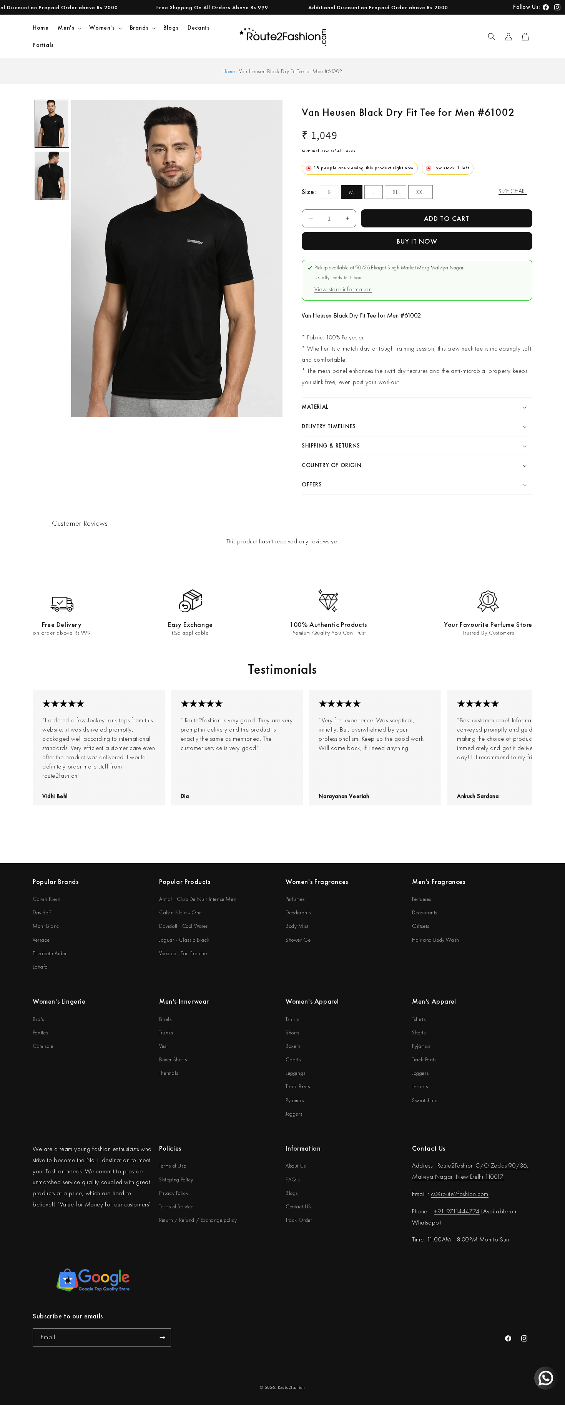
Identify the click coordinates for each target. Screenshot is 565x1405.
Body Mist (297, 925)
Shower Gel (299, 939)
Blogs (292, 1192)
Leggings (296, 1072)
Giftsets (420, 925)
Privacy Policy (173, 1192)
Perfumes (295, 898)
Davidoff (42, 912)
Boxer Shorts (173, 1059)
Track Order (299, 1219)
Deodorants (298, 912)
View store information (343, 289)
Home (229, 71)
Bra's (38, 1019)
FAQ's (293, 1179)
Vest (163, 1045)
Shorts (292, 1032)
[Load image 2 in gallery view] (52, 176)
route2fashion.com (465, 1194)
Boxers (293, 1045)
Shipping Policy (176, 1179)
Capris (293, 1059)
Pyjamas (295, 1100)
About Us (296, 1165)
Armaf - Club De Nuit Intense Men (197, 898)
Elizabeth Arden (50, 953)
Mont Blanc (46, 925)
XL (395, 192)
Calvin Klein (46, 898)
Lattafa (40, 966)
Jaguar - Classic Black (184, 939)
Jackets (420, 1086)
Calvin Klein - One (180, 912)
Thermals (168, 1072)
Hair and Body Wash (435, 939)
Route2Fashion (291, 1387)
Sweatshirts (424, 1100)
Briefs (165, 1019)
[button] (69, 28)
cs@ (436, 1194)
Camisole (43, 1045)
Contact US (298, 1206)
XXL (420, 192)
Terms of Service (176, 1206)
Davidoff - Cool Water (183, 925)
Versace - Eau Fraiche (183, 953)
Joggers (294, 1113)
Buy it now (417, 241)
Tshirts (292, 1019)
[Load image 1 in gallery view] (52, 124)
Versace (41, 939)
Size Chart (513, 191)
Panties (40, 1032)
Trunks (166, 1032)
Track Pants (298, 1086)
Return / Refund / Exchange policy (198, 1219)
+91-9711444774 (456, 1211)
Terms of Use (172, 1165)
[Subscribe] (162, 1337)
